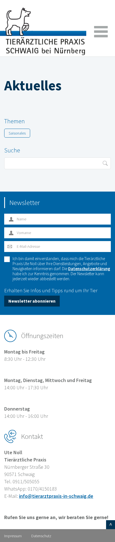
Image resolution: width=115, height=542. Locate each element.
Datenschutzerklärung (89, 268)
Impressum (13, 535)
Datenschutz (41, 535)
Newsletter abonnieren (32, 301)
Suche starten (105, 163)
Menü (101, 31)
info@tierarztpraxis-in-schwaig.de (56, 496)
